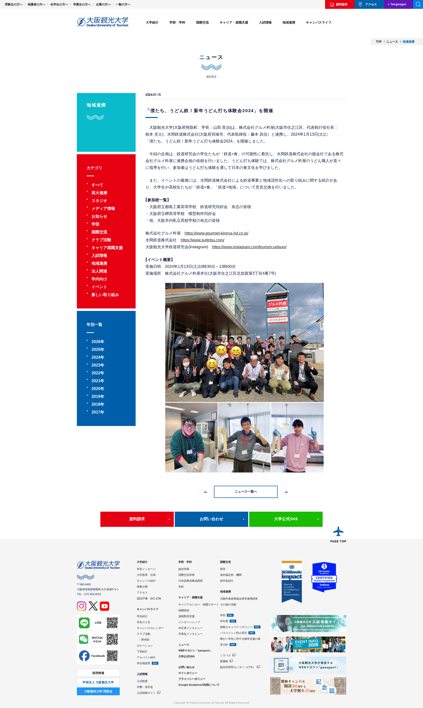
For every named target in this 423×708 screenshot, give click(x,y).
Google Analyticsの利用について (199, 684)
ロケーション (145, 645)
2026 (96, 342)
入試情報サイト (146, 692)
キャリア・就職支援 (234, 22)
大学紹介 (152, 22)
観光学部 (183, 568)
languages (398, 4)
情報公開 (142, 586)
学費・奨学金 (145, 686)
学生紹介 (142, 616)
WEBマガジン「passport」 (195, 650)
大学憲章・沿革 (146, 574)
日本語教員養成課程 (190, 580)
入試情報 (265, 22)
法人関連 (99, 271)
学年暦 (224, 621)
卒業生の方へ (82, 4)
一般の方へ (123, 4)
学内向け (99, 279)
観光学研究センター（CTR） (237, 667)
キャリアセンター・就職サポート (198, 604)
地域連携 (288, 22)
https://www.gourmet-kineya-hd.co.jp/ (216, 233)
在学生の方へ (59, 4)
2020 (96, 389)
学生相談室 (143, 663)
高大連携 (99, 193)
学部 (95, 224)
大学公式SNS (286, 519)
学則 (222, 615)
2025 (96, 349)
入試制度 (142, 681)
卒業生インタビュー (190, 633)
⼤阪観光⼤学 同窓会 (98, 691)
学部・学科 (177, 22)
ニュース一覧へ (246, 491)
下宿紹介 (142, 651)
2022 (96, 373)
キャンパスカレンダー (150, 627)
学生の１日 (143, 622)
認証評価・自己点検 (149, 598)
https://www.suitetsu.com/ (202, 240)
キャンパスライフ (318, 22)
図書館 (224, 661)
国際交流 (202, 22)
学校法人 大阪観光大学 (98, 682)
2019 (96, 396)
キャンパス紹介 (146, 580)
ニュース (183, 644)
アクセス (371, 4)
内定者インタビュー (190, 627)
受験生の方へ (14, 4)
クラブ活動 (101, 240)
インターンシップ (189, 622)
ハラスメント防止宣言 (233, 632)
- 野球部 (143, 639)
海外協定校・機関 (231, 574)
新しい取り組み (105, 295)
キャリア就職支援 (107, 248)
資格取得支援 (186, 616)
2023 (96, 365)
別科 (181, 586)
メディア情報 (103, 208)
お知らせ (99, 216)
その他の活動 (228, 604)
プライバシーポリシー (191, 678)
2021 (96, 381)
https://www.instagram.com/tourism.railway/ (249, 247)
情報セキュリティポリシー (236, 626)
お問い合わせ (211, 519)
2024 (96, 357)
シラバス (225, 655)
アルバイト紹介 (146, 657)
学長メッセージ (146, 568)
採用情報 (98, 673)
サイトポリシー (187, 673)
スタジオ (99, 201)
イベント (99, 287)
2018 (96, 404)
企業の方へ (103, 4)
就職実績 (183, 610)
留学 (222, 568)
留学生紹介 (227, 580)
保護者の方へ (36, 4)
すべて (97, 185)
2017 (96, 412)
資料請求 (342, 4)
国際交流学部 (186, 574)
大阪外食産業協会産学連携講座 (239, 598)
